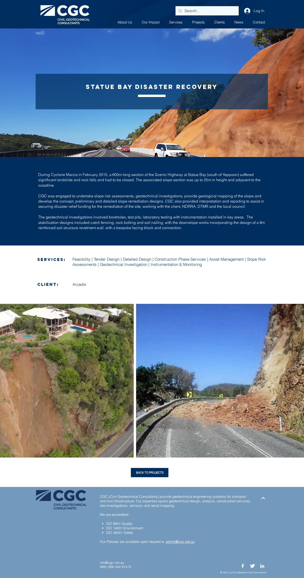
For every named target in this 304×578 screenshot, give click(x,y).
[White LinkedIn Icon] (262, 566)
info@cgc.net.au (112, 562)
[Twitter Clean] (252, 566)
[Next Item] (296, 381)
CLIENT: (48, 284)
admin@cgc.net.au (180, 541)
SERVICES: (51, 259)
